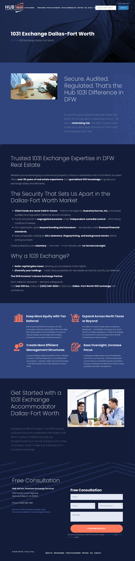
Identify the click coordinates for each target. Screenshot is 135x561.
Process (80, 7)
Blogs (90, 7)
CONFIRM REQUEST (96, 528)
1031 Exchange (29, 7)
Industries (41, 7)
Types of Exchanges (53, 7)
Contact (97, 553)
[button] (123, 8)
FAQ (85, 7)
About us (20, 7)
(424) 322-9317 (26, 502)
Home (14, 40)
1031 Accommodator (68, 7)
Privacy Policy (109, 535)
